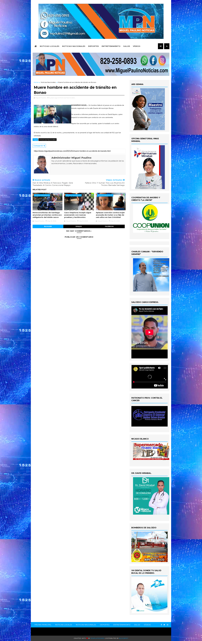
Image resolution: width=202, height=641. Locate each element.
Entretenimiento (111, 46)
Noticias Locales (49, 46)
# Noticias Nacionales (47, 140)
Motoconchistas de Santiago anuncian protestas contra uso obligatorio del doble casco (47, 214)
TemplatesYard (97, 638)
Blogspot (123, 638)
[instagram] (167, 625)
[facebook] (161, 625)
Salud (126, 46)
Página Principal (42, 625)
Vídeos (136, 46)
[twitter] (164, 625)
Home (36, 82)
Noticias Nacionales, (67, 98)
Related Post (40, 190)
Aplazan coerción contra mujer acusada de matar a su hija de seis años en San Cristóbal (110, 214)
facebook (109, 226)
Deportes (93, 46)
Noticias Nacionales (73, 46)
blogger (48, 226)
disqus (79, 226)
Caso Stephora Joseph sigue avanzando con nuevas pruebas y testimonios (77, 214)
